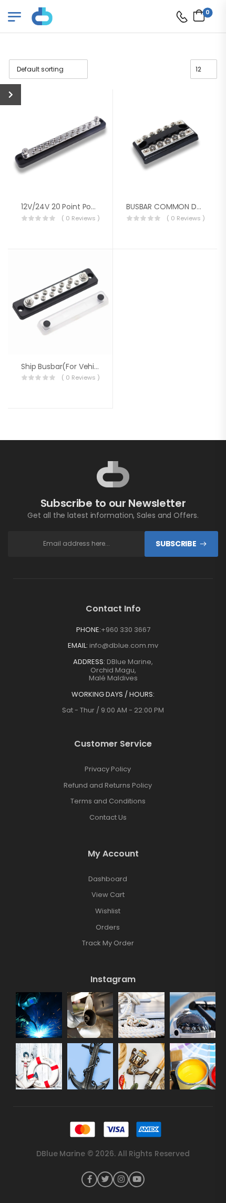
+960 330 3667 (125, 630)
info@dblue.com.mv (123, 645)
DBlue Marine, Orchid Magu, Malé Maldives (121, 670)
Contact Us (108, 817)
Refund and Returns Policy (108, 785)
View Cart (108, 895)
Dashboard (107, 879)
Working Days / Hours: (113, 694)
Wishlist (107, 911)
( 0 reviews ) (80, 218)
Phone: (88, 630)
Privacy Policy (108, 769)
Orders (108, 927)
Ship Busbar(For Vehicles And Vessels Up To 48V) (108, 366)
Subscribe (176, 543)
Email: (78, 645)
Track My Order (108, 943)
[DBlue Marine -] (72, 16)
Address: (89, 662)
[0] (196, 15)
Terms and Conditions (108, 801)
